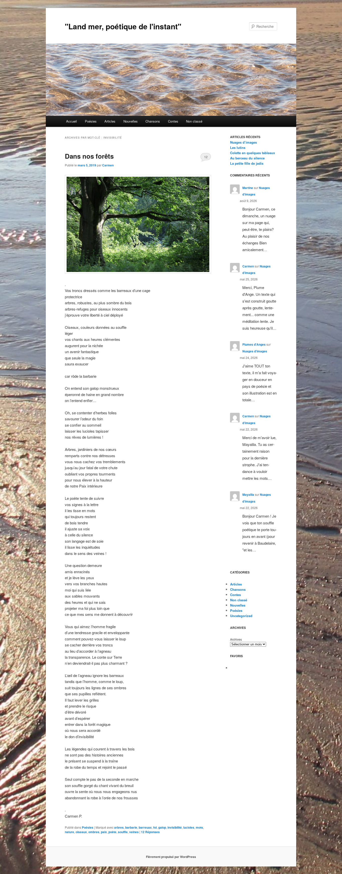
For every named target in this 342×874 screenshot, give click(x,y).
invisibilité (174, 827)
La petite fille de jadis (246, 163)
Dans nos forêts (89, 156)
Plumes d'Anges (254, 344)
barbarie (131, 827)
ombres (93, 832)
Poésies (91, 121)
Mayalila (248, 494)
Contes (173, 121)
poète (112, 832)
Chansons (152, 121)
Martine (247, 187)
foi (155, 827)
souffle (123, 832)
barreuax (145, 827)
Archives (236, 639)
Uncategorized (241, 615)
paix (104, 832)
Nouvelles (130, 121)
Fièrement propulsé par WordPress (171, 856)
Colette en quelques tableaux (252, 152)
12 (206, 156)
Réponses (150, 832)
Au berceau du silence (247, 158)
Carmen (108, 165)
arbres (119, 827)
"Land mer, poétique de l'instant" (123, 26)
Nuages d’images (243, 142)
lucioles (188, 827)
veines (134, 832)
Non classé (194, 121)
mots (199, 827)
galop (162, 827)
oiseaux (81, 832)
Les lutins (237, 147)
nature (69, 832)
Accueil (71, 121)
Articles (109, 121)
